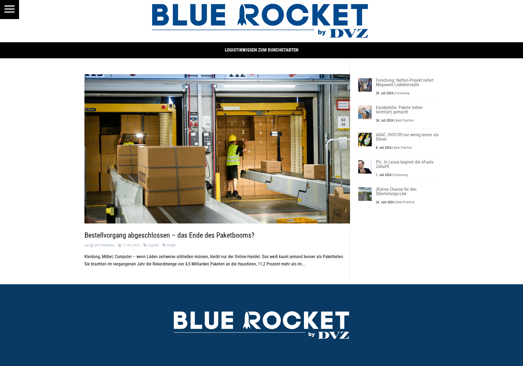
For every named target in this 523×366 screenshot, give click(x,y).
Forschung (402, 93)
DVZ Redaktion (104, 245)
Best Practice (405, 120)
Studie (171, 245)
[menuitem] (9, 9)
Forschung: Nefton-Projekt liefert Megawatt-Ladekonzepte (405, 82)
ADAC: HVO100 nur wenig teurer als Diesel (407, 137)
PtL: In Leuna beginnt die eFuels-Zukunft (405, 164)
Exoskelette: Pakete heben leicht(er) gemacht (399, 109)
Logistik (153, 245)
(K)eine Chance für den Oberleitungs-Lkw (396, 191)
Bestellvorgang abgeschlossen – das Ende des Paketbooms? (169, 235)
